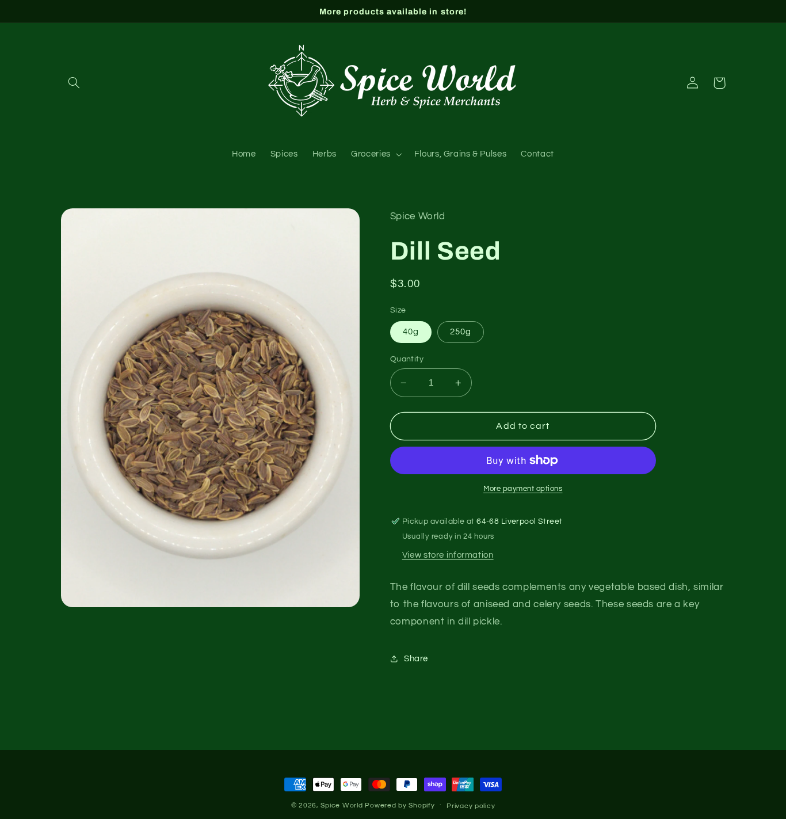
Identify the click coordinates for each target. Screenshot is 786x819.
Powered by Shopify (399, 805)
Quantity (406, 359)
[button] (74, 83)
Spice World (341, 805)
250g (460, 331)
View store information (448, 555)
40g (411, 331)
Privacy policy (471, 806)
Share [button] (416, 658)
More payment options (523, 489)
